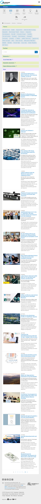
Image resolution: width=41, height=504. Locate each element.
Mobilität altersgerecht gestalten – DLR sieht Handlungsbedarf (29, 416)
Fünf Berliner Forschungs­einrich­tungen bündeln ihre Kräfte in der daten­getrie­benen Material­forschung (29, 396)
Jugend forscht (35, 38)
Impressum (16, 492)
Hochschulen (5, 38)
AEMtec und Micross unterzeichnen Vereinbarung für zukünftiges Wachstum (29, 296)
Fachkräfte (29, 34)
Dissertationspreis (6, 34)
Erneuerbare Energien (21, 34)
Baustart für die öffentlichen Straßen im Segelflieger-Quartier (29, 316)
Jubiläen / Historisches (26, 38)
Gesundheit (14, 36)
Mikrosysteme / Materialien (29, 40)
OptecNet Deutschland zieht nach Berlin (29, 437)
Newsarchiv (6, 56)
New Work (10, 42)
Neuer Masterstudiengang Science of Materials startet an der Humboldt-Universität (29, 257)
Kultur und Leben (19, 40)
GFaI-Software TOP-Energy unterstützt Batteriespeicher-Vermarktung (28, 152)
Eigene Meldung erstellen (9, 66)
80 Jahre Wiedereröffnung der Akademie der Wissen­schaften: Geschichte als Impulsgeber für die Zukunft (29, 235)
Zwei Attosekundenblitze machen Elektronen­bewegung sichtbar (29, 355)
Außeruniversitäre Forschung (29, 29)
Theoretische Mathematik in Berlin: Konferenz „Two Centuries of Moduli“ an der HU (29, 75)
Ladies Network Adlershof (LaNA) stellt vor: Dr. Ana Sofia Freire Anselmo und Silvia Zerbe (29, 277)
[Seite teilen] (12, 479)
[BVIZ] (14, 499)
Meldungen (19, 23)
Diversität (13, 34)
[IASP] (9, 499)
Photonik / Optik (17, 42)
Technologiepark (7, 23)
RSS (12, 495)
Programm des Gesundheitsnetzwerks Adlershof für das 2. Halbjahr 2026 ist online (29, 336)
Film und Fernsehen (6, 36)
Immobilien (11, 38)
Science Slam (24, 42)
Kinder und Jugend (6, 40)
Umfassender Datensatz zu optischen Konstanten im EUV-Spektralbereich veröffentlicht (28, 111)
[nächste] (27, 472)
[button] (3, 479)
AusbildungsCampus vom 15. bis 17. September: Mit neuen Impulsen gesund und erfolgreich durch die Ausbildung (29, 214)
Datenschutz (21, 492)
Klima (13, 40)
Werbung (15, 495)
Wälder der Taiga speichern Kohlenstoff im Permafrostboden (29, 376)
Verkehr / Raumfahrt (32, 42)
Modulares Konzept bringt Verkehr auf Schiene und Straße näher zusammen (29, 194)
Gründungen (29, 36)
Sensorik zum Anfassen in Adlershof (27, 131)
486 (25, 472)
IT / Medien (18, 38)
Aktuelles (14, 23)
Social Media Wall (7, 59)
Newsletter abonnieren (8, 62)
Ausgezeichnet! (19, 29)
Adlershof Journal (6, 29)
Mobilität (4, 42)
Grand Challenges (21, 36)
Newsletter (8, 495)
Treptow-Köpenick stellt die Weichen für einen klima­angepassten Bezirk (27, 174)
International (20, 495)
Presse (4, 495)
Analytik (12, 29)
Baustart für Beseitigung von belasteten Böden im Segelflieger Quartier (29, 95)
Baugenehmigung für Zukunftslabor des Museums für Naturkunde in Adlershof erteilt (28, 455)
